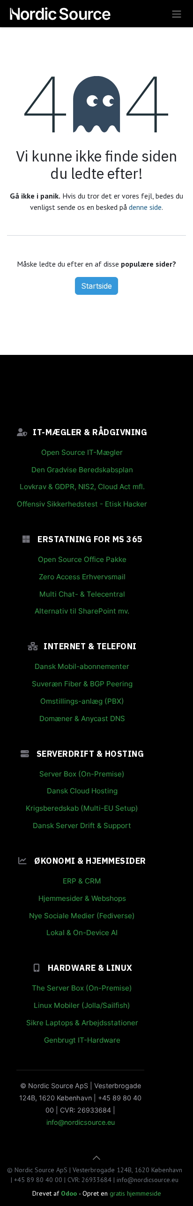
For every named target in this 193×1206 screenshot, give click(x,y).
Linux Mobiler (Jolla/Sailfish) (82, 1005)
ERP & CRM (82, 880)
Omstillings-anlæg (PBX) (82, 701)
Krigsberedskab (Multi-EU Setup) (82, 808)
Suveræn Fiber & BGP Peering (82, 683)
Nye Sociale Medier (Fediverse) (82, 915)
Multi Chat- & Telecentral (82, 594)
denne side (145, 207)
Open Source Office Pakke (82, 559)
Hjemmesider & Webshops (82, 898)
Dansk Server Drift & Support (82, 825)
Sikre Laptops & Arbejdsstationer (82, 1022)
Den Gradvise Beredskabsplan (82, 469)
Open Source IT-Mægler (82, 452)
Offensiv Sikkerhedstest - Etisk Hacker (82, 503)
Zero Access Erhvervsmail (82, 576)
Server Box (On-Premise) (82, 773)
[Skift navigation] (176, 13)
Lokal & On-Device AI (82, 932)
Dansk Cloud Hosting (82, 790)
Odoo (70, 1193)
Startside (96, 286)
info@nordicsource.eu (80, 1122)
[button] (96, 1157)
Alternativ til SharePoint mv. (82, 611)
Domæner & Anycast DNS (82, 718)
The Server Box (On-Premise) (82, 987)
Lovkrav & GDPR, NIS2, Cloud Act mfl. (82, 486)
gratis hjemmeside (135, 1193)
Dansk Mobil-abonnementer (82, 666)
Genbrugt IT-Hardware (82, 1040)
